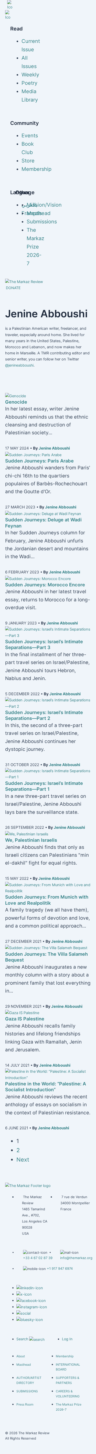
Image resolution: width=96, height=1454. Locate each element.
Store (28, 161)
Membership (36, 169)
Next (22, 1159)
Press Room (24, 1404)
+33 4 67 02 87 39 (37, 1258)
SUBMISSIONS (27, 1391)
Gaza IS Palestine (24, 1018)
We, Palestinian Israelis (31, 840)
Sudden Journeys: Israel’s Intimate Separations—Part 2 (44, 715)
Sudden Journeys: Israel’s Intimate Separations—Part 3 (44, 644)
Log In (67, 1339)
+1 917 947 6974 (60, 1268)
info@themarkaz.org (76, 1258)
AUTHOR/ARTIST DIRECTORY (28, 1380)
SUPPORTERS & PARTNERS (67, 1380)
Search (22, 1339)
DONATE (13, 288)
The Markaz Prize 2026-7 (35, 247)
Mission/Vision (44, 205)
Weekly (30, 75)
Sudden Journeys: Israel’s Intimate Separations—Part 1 (44, 786)
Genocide (16, 402)
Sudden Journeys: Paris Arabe (39, 461)
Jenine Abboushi (54, 448)
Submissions (42, 222)
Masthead (38, 213)
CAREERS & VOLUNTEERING (68, 1393)
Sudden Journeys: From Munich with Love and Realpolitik (46, 900)
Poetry (29, 83)
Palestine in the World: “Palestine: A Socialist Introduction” (45, 1087)
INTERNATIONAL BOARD (68, 1367)
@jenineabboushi (19, 365)
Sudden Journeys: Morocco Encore (45, 584)
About (20, 1356)
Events (30, 136)
